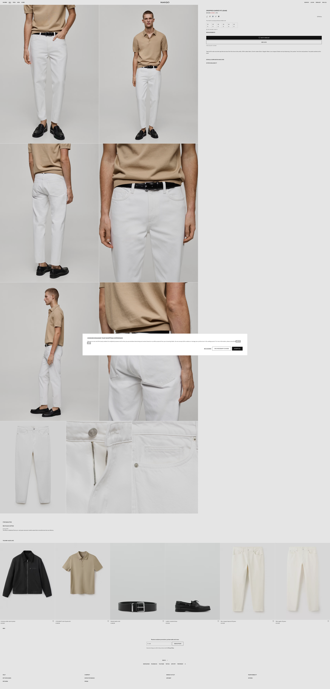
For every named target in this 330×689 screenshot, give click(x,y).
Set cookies (207, 348)
